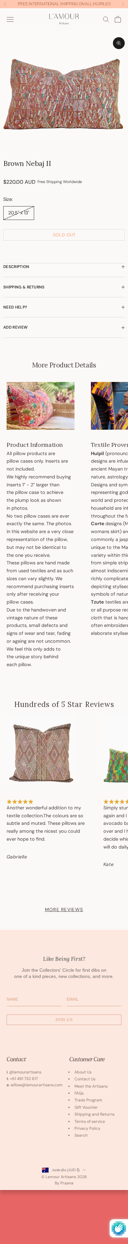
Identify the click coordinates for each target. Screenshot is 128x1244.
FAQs (79, 1093)
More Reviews (64, 909)
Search (81, 1135)
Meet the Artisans (91, 1086)
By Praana (64, 1183)
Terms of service (90, 1121)
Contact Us (85, 1079)
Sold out (64, 235)
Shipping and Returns (95, 1114)
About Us (83, 1072)
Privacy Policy (87, 1128)
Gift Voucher (86, 1107)
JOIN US (64, 1019)
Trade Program (88, 1100)
